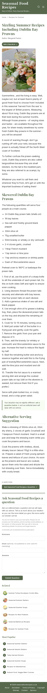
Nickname (6, 534)
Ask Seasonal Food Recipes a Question (19, 487)
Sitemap (16, 690)
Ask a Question (9, 44)
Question (5, 555)
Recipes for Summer (16, 17)
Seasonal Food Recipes (15, 5)
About (7, 688)
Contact (25, 690)
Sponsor (33, 690)
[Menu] (43, 7)
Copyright (41, 688)
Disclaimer (16, 688)
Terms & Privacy (28, 688)
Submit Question (12, 578)
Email (19, 545)
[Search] (38, 7)
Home (4, 17)
